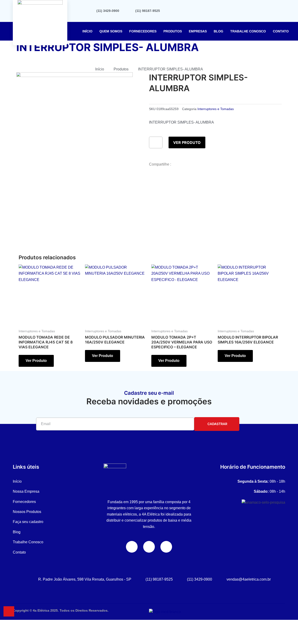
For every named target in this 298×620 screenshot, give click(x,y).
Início (87, 31)
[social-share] (215, 177)
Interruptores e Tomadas (215, 109)
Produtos (172, 31)
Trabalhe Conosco (248, 31)
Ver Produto (187, 142)
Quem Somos (110, 31)
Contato (281, 31)
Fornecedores (142, 31)
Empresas (198, 31)
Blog (218, 31)
